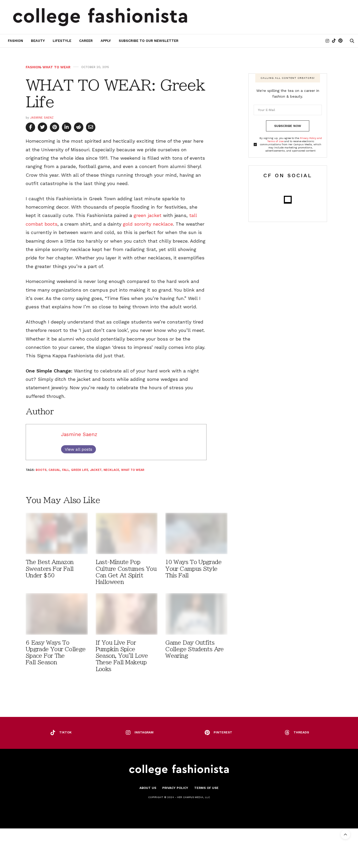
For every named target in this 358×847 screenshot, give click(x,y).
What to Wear (56, 67)
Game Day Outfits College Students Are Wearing (194, 649)
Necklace (111, 470)
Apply (106, 41)
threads (301, 732)
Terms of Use (206, 788)
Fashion (15, 41)
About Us (147, 788)
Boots (41, 470)
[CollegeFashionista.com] (100, 17)
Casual (54, 470)
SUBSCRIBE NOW (287, 126)
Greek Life (79, 470)
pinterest (223, 732)
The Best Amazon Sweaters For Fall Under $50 (50, 568)
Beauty (38, 41)
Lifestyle (62, 41)
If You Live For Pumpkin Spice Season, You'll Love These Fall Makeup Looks (122, 656)
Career (86, 41)
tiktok (65, 732)
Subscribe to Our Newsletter (148, 41)
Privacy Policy (175, 788)
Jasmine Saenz (41, 117)
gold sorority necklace (148, 224)
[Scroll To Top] (345, 834)
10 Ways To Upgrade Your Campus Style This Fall (193, 568)
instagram (144, 732)
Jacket (96, 470)
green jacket (147, 215)
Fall (65, 470)
